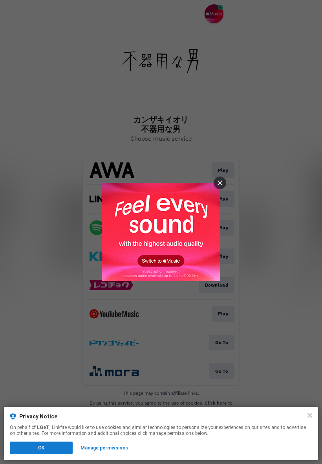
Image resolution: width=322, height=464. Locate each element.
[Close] (310, 415)
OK (41, 448)
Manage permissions (104, 448)
